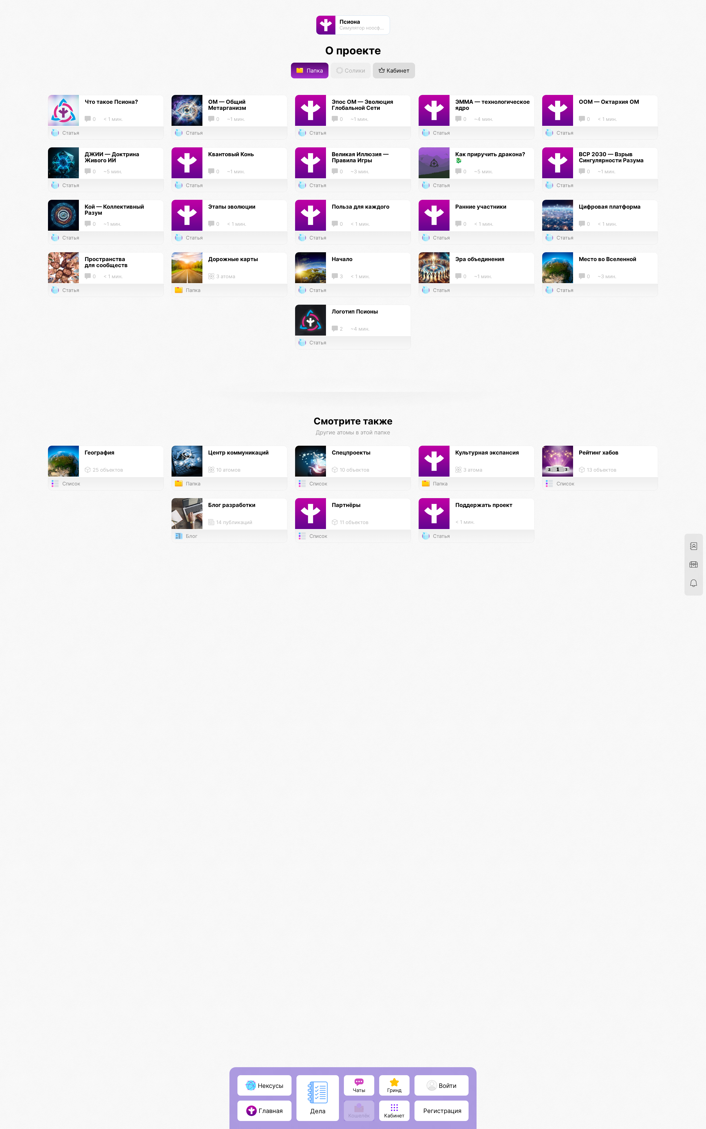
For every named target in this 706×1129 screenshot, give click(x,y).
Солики (354, 70)
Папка (314, 70)
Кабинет (397, 70)
